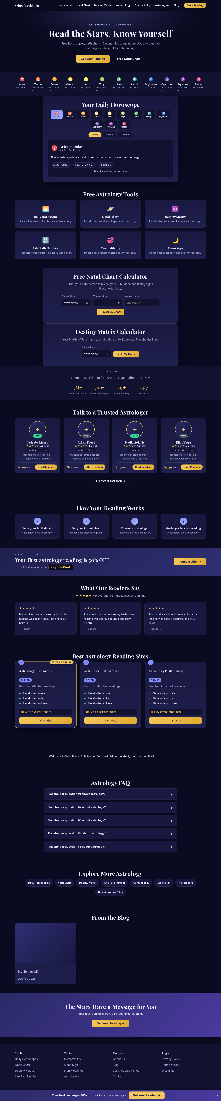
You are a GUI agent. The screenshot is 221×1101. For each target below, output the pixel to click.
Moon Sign (163, 882)
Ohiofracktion (27, 5)
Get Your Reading (93, 58)
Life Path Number (114, 882)
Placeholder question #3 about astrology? (77, 820)
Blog (176, 5)
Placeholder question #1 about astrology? (76, 793)
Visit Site (45, 720)
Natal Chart (83, 5)
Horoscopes (65, 5)
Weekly (109, 134)
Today (95, 134)
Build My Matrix (126, 354)
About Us (119, 1059)
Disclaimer (169, 1070)
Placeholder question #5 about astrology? (76, 846)
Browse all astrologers (110, 480)
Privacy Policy (171, 1059)
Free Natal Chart (128, 58)
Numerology (123, 5)
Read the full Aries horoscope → (110, 171)
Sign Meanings (73, 1070)
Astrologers (162, 5)
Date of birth (68, 296)
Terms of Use (170, 1064)
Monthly (125, 134)
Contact (118, 1076)
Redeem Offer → (190, 561)
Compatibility (143, 5)
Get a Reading (195, 5)
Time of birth (100, 296)
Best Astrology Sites (110, 892)
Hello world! (28, 971)
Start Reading (46, 467)
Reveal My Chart (110, 312)
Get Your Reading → (110, 1023)
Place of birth (132, 296)
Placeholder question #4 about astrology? (77, 833)
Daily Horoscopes (39, 882)
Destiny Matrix (102, 5)
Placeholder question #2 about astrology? (77, 807)
